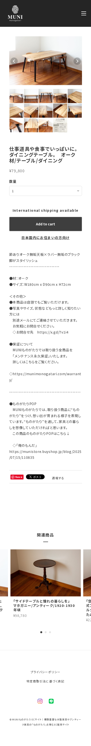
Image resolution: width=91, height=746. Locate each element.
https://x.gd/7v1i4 (53, 332)
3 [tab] (50, 632)
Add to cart (45, 223)
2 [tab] (45, 632)
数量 (13, 181)
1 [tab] (41, 632)
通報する (58, 478)
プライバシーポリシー (46, 672)
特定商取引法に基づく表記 (45, 681)
